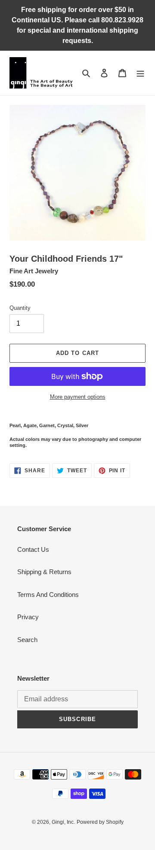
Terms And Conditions (48, 594)
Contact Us (33, 549)
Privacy (28, 617)
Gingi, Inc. (63, 822)
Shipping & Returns (44, 571)
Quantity (20, 308)
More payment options (77, 397)
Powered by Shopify (100, 822)
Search (27, 639)
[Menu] (140, 73)
